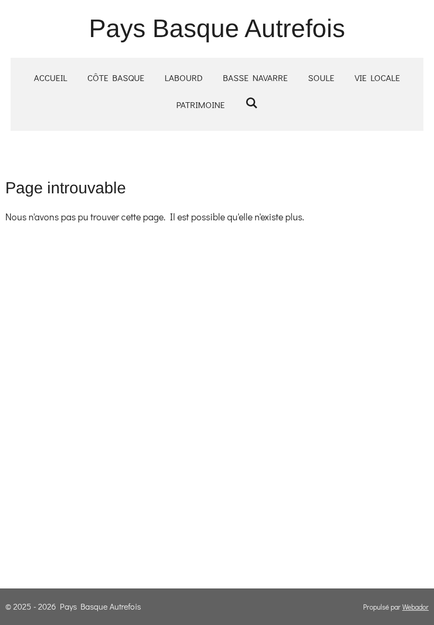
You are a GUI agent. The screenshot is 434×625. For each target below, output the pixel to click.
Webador (415, 607)
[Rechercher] (251, 103)
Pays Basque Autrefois (217, 28)
